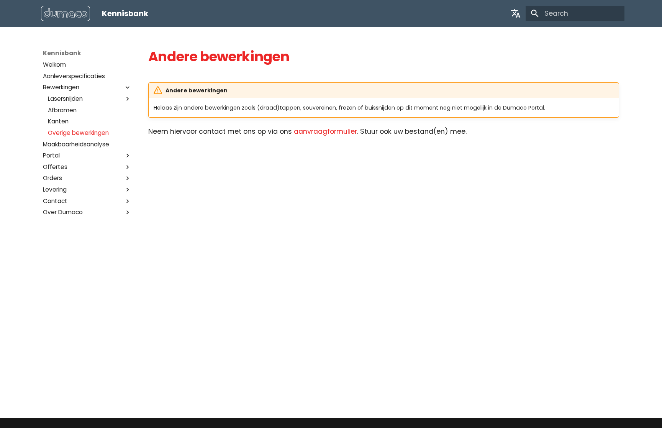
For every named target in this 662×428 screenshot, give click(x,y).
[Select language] (515, 13)
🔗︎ (300, 57)
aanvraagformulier (325, 131)
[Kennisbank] (65, 13)
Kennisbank (62, 53)
